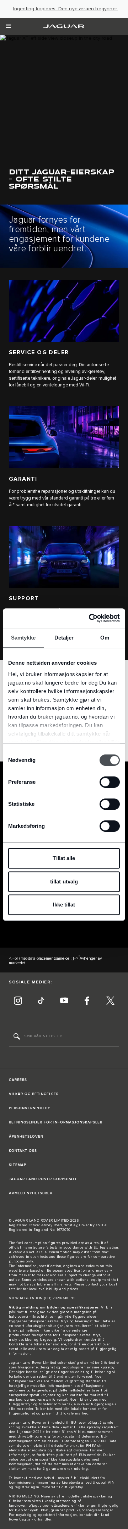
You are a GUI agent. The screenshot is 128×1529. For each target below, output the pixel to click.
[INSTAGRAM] (18, 1001)
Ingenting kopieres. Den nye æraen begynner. (65, 9)
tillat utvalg (64, 881)
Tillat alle (64, 858)
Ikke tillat (64, 905)
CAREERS (18, 1080)
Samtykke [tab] (23, 638)
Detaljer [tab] (64, 638)
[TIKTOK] (41, 1001)
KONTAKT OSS (23, 1151)
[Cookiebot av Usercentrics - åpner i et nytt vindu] (90, 618)
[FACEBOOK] (87, 1001)
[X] (110, 1001)
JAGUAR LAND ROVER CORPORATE (43, 1179)
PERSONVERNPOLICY (29, 1108)
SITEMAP (17, 1165)
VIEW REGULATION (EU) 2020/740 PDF (43, 1298)
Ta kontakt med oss (25, 1478)
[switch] (110, 782)
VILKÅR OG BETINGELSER (34, 1094)
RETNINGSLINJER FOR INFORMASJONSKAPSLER (55, 1122)
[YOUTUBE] (64, 1001)
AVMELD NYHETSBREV (31, 1193)
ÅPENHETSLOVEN (26, 1136)
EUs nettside (90, 1455)
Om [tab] (104, 638)
